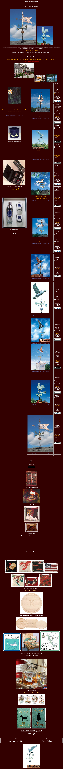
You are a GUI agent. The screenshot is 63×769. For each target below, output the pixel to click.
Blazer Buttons (33, 551)
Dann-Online (47, 741)
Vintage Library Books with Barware (14, 186)
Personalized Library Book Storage (31, 487)
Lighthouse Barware (31, 690)
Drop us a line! (31, 464)
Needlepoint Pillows (31, 533)
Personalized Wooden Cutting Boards (31, 615)
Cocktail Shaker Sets (14, 229)
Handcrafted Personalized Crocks (14, 141)
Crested (27, 551)
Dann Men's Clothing (16, 741)
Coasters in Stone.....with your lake (31, 653)
